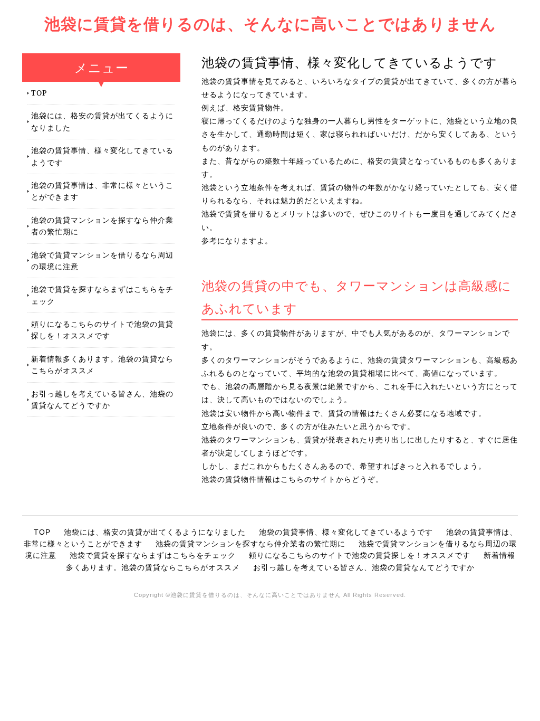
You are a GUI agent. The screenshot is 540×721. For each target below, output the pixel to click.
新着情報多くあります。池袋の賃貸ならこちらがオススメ (102, 364)
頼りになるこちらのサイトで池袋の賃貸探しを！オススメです (102, 329)
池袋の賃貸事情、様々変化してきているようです (102, 156)
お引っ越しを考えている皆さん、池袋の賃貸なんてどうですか (102, 399)
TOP (39, 93)
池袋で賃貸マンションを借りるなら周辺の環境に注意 (102, 260)
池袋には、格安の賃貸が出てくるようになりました (102, 121)
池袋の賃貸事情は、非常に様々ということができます (102, 191)
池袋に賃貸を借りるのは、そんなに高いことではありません (270, 23)
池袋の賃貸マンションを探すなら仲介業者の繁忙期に (102, 225)
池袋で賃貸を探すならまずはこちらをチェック (102, 295)
